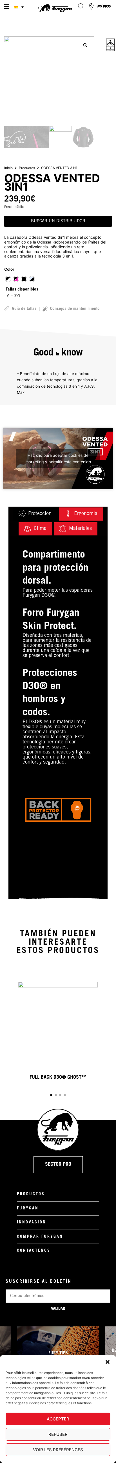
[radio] (8, 279)
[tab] (35, 514)
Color (9, 269)
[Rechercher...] (81, 6)
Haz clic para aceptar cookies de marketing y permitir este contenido (58, 458)
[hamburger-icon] (6, 7)
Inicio (8, 168)
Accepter (58, 1419)
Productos (27, 168)
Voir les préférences (58, 1449)
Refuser (58, 1434)
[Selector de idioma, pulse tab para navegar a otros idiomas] (20, 7)
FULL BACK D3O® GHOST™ (58, 1077)
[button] (107, 1362)
